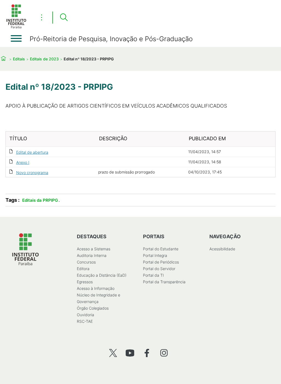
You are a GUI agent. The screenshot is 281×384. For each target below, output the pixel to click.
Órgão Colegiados (93, 308)
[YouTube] (129, 352)
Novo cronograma (32, 172)
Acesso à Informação (95, 288)
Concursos (86, 262)
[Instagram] (164, 352)
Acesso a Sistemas (93, 248)
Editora (83, 268)
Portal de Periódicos (161, 262)
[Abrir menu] (16, 38)
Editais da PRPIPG (40, 200)
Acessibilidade (222, 248)
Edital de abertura (32, 152)
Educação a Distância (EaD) (102, 275)
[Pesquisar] (63, 17)
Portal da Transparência (164, 281)
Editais (19, 59)
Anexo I (22, 162)
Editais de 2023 (44, 59)
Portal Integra (155, 255)
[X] (112, 352)
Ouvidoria (85, 314)
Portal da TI (153, 275)
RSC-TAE (85, 321)
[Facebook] (146, 352)
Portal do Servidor (159, 268)
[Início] (16, 27)
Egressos (85, 281)
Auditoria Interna (91, 255)
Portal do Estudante (160, 248)
